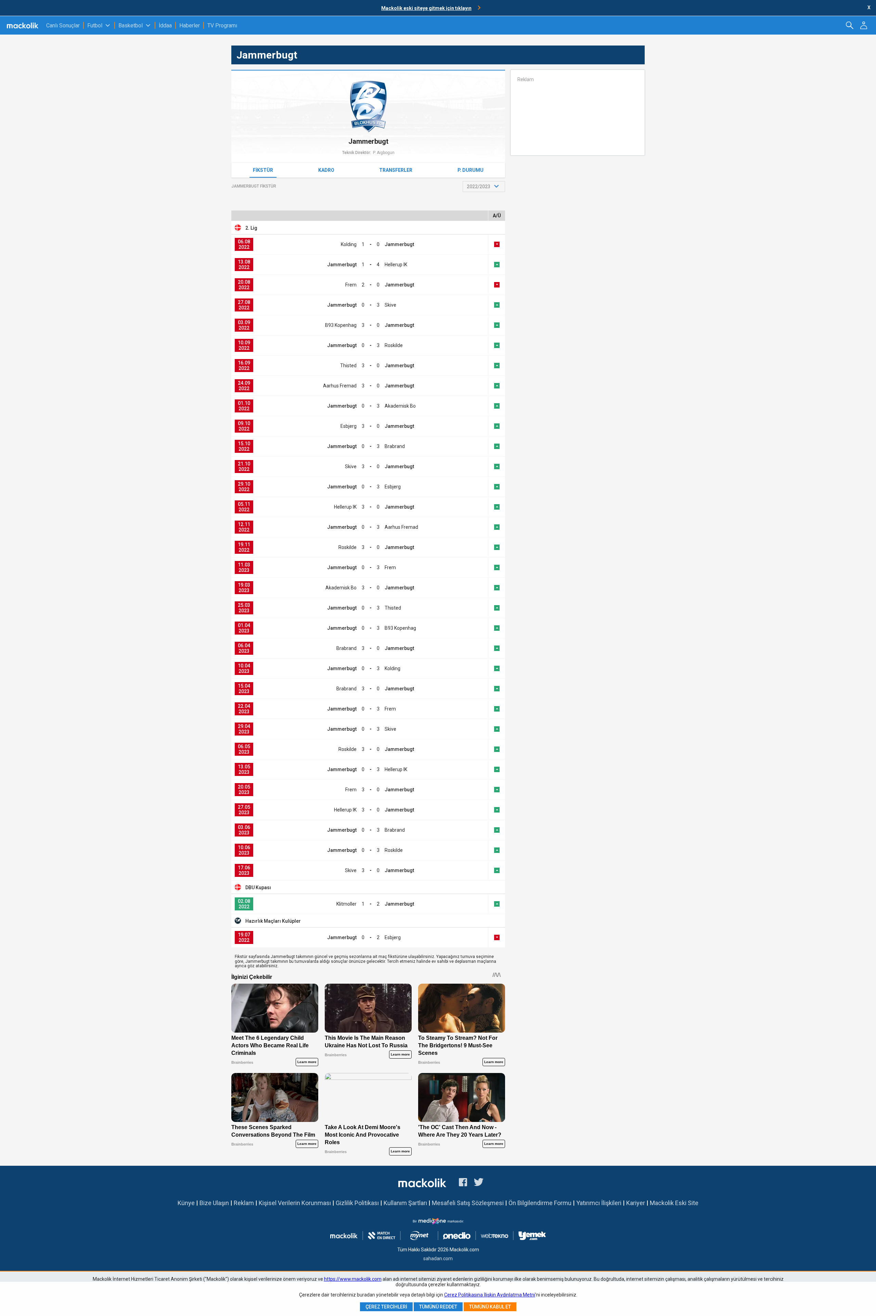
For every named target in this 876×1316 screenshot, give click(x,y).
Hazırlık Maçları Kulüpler (273, 921)
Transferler (395, 170)
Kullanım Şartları (405, 1202)
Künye (186, 1202)
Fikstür (263, 170)
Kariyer (635, 1202)
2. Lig (251, 228)
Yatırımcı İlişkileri (598, 1202)
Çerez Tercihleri (386, 1306)
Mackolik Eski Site (674, 1202)
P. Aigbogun (384, 152)
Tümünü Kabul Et (490, 1306)
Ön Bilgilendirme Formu (539, 1202)
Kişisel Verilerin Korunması (295, 1202)
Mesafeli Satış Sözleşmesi (468, 1202)
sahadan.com (438, 1258)
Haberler (189, 25)
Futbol (94, 25)
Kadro (326, 170)
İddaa (165, 25)
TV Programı (222, 25)
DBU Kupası (258, 887)
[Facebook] (463, 1183)
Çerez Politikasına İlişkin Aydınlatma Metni (489, 1295)
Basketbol (130, 25)
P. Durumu (471, 170)
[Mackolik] (23, 25)
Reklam (244, 1202)
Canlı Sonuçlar (63, 25)
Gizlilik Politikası (357, 1202)
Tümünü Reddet (438, 1306)
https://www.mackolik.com (353, 1279)
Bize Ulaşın (214, 1202)
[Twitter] (479, 1183)
